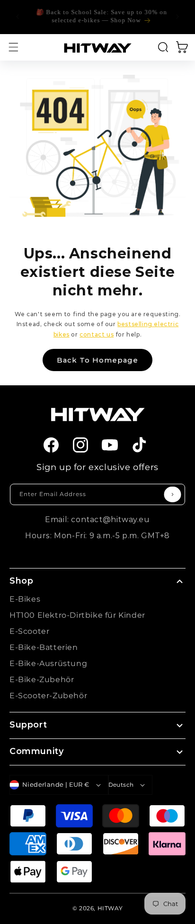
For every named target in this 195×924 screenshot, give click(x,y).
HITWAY (110, 908)
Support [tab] (28, 725)
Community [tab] (36, 751)
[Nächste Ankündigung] (177, 16)
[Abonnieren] (172, 494)
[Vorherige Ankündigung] (17, 16)
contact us (97, 334)
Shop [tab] (21, 581)
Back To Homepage (97, 359)
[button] (13, 47)
